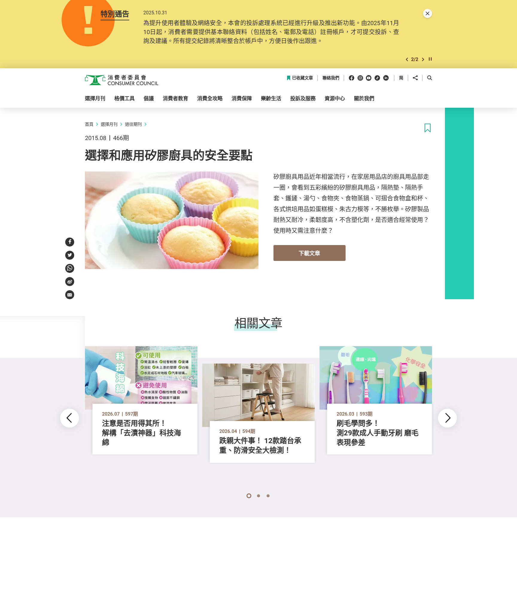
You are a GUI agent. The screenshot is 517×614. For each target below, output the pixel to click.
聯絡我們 (331, 77)
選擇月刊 (109, 124)
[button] (407, 59)
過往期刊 (133, 124)
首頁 (89, 124)
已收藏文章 (302, 77)
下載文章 (309, 253)
